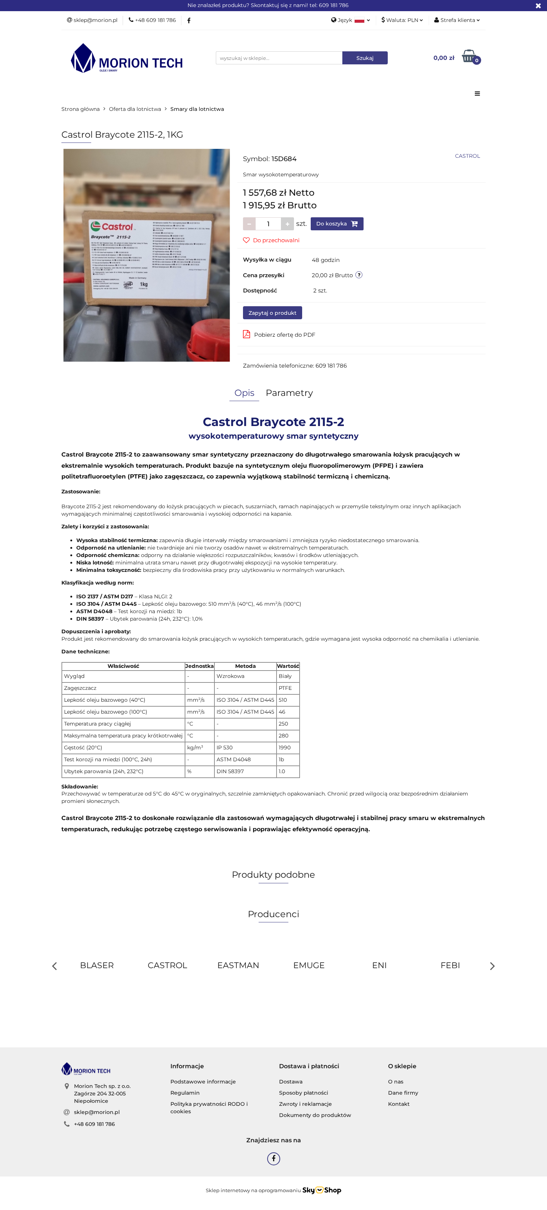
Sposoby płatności (303, 1092)
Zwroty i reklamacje (305, 1104)
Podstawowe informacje (203, 1081)
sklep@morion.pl (97, 1112)
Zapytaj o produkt (273, 313)
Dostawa (291, 1081)
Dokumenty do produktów (315, 1115)
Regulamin (185, 1092)
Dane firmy (403, 1092)
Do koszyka (332, 223)
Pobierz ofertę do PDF (285, 334)
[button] (187, 1066)
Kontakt (399, 1104)
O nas (395, 1081)
